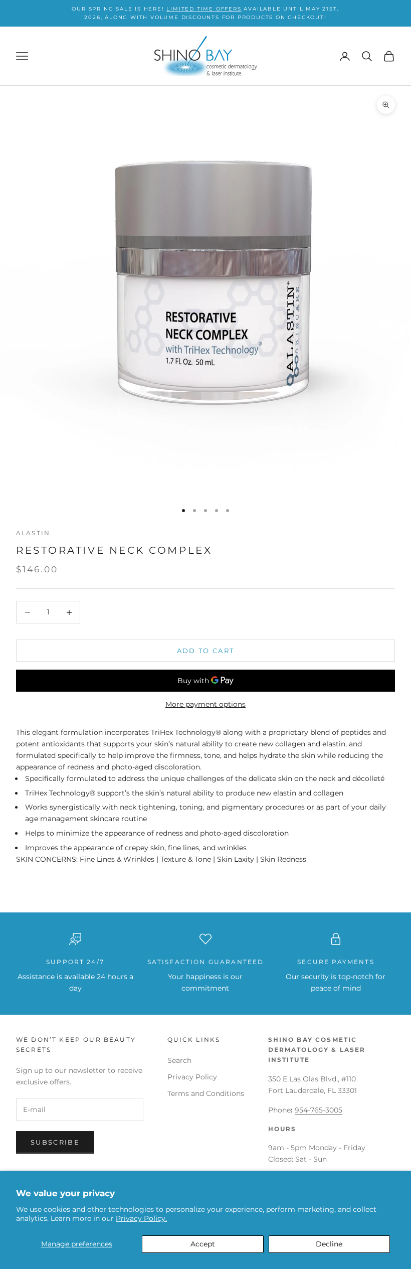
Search (179, 1060)
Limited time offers (203, 9)
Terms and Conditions (205, 1093)
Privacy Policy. (141, 1218)
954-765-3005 (318, 1110)
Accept (202, 1243)
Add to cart (206, 651)
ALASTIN (33, 533)
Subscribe (55, 1142)
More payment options (205, 704)
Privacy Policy (192, 1076)
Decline (329, 1243)
